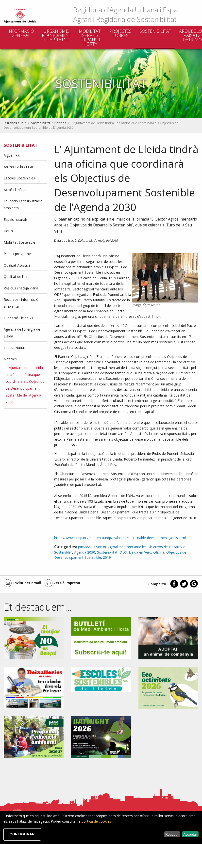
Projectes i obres (120, 33)
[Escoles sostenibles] (101, 678)
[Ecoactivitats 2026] (168, 687)
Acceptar (190, 834)
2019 (107, 557)
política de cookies (96, 821)
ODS (123, 552)
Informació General (21, 33)
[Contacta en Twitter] (184, 586)
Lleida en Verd (140, 552)
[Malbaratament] (34, 638)
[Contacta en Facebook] (174, 586)
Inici (24, 123)
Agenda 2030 (84, 552)
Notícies (60, 123)
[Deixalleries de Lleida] (34, 687)
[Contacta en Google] (193, 586)
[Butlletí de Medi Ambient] (101, 638)
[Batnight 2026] (101, 736)
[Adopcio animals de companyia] (168, 638)
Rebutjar (172, 834)
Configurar (22, 834)
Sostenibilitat (155, 31)
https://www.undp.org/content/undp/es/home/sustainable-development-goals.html (120, 537)
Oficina (158, 552)
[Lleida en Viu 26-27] (34, 736)
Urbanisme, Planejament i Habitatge (56, 35)
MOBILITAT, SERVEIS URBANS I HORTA (90, 37)
